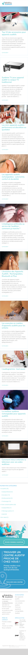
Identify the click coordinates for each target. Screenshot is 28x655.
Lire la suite (5, 52)
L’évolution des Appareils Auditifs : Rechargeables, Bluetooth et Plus (12, 273)
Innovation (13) (6, 495)
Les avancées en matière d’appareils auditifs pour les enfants (13, 325)
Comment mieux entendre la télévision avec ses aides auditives (14, 462)
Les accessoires (20, 601)
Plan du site (23, 645)
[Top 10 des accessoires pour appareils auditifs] (17, 624)
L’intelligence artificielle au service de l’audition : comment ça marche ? (13, 226)
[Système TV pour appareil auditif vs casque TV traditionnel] (17, 635)
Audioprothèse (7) (6, 507)
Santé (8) (4, 514)
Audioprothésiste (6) (7, 491)
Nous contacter (6, 628)
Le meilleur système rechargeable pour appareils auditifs (14, 413)
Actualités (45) (4, 488)
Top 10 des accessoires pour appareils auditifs (14, 33)
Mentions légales (18, 645)
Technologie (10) (6, 501)
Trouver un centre (7, 626)
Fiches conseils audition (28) (8, 504)
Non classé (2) (4, 517)
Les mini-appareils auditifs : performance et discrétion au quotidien (14, 127)
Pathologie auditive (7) (8, 511)
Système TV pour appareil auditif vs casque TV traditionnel (13, 79)
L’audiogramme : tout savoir (13, 369)
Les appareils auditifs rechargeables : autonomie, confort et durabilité (13, 176)
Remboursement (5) (7, 498)
